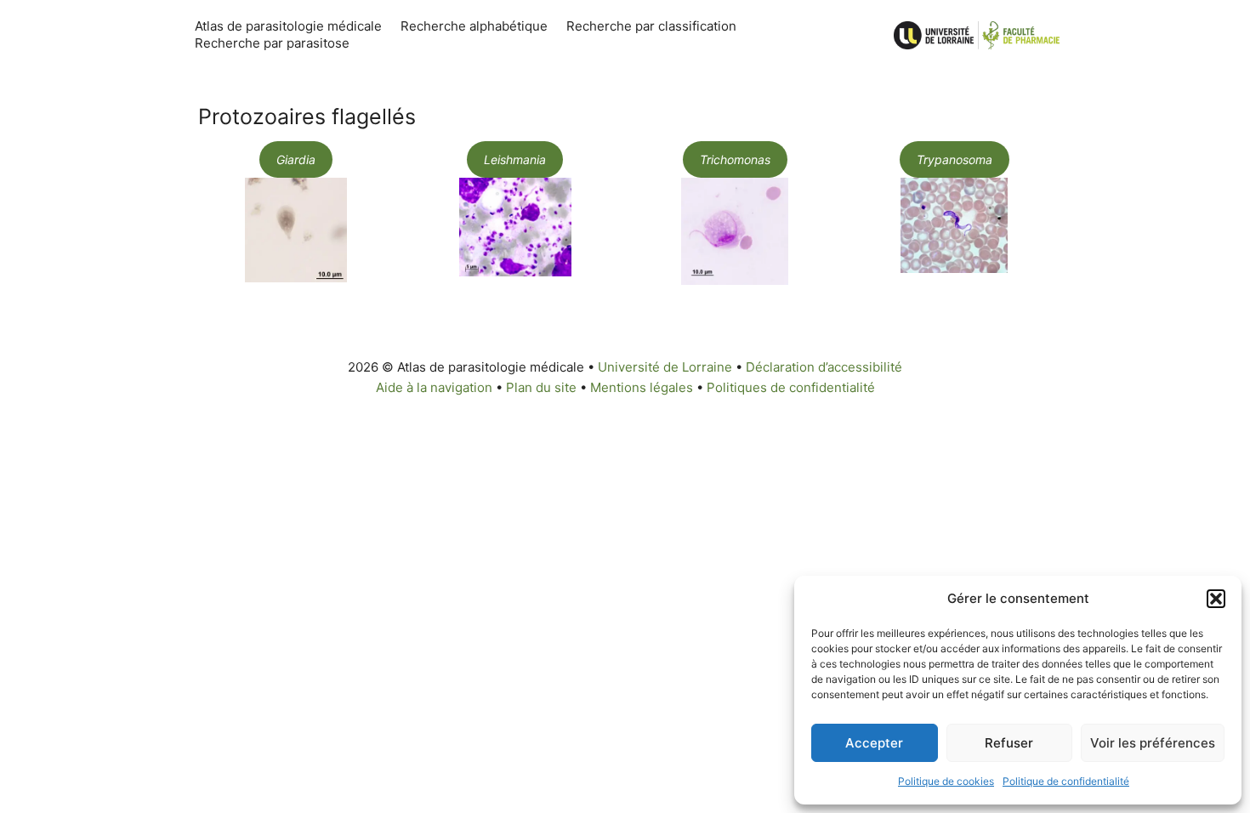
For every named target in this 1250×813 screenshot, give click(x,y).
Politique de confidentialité (1066, 781)
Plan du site (541, 387)
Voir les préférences (1152, 743)
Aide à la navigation (434, 387)
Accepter (874, 743)
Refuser (1009, 743)
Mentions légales (641, 387)
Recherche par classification (651, 26)
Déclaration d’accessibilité (824, 367)
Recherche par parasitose (272, 43)
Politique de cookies (946, 781)
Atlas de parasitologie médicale (288, 26)
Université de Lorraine (665, 367)
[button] (1215, 598)
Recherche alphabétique (474, 26)
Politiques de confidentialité (791, 387)
